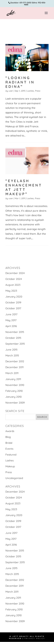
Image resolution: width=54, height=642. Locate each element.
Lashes (30, 90)
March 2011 (11, 373)
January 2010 (13, 396)
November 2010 (14, 385)
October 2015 (13, 337)
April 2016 (11, 326)
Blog (8, 436)
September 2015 (15, 343)
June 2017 (11, 314)
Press (37, 90)
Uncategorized (14, 478)
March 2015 (12, 355)
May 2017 (10, 320)
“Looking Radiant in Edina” (20, 82)
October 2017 (13, 308)
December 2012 (14, 361)
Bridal (8, 442)
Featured (10, 454)
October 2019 (13, 302)
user (11, 90)
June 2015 (11, 349)
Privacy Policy (35, 638)
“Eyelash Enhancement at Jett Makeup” (23, 187)
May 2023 (11, 290)
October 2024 (13, 278)
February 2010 (14, 390)
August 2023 (12, 284)
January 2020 (13, 296)
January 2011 (13, 379)
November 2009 (15, 402)
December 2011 (14, 367)
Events (9, 448)
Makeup (10, 466)
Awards (9, 431)
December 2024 (15, 273)
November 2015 (14, 332)
